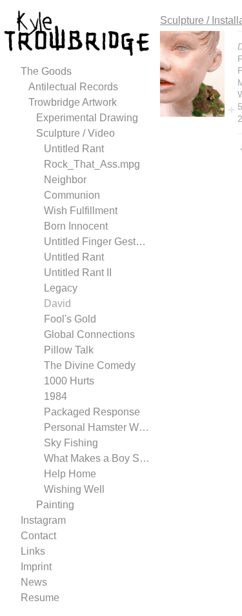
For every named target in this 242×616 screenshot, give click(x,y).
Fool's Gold (70, 318)
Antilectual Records (73, 86)
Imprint (36, 566)
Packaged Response (92, 411)
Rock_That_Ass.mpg (92, 164)
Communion (72, 195)
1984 (55, 396)
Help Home (70, 473)
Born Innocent (76, 226)
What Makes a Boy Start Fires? (97, 458)
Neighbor (65, 179)
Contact (38, 535)
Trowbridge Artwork (72, 102)
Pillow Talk (69, 349)
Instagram (43, 520)
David (57, 303)
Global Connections (89, 334)
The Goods (46, 71)
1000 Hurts (69, 380)
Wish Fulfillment (80, 210)
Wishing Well (74, 489)
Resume (40, 597)
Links (33, 551)
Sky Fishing (71, 442)
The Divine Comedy (90, 365)
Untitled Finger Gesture (97, 241)
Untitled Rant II (78, 272)
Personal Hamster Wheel (97, 427)
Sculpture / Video (75, 133)
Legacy (60, 288)
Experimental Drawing (87, 117)
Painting (55, 504)
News (34, 582)
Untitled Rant (74, 148)
